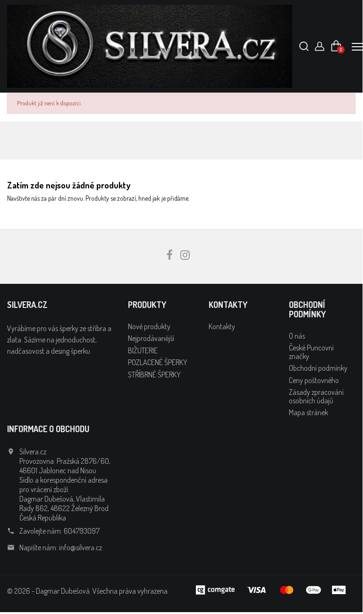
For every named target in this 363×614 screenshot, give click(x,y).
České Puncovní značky (311, 352)
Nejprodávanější (151, 338)
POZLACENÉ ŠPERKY (157, 362)
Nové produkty (149, 326)
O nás (297, 336)
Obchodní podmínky (318, 368)
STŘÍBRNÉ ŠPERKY (154, 374)
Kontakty (222, 326)
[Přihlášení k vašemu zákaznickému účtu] (319, 48)
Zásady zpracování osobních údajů (316, 396)
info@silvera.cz (80, 547)
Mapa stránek (308, 412)
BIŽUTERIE (143, 350)
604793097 (82, 531)
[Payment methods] (271, 589)
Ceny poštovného (314, 380)
